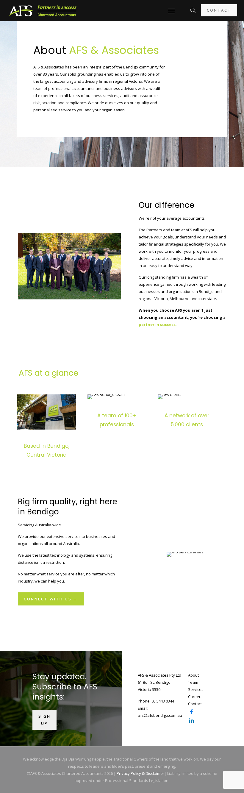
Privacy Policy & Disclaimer (140, 773)
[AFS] (42, 10)
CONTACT (219, 10)
